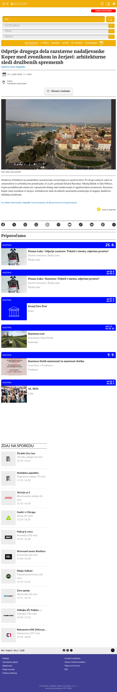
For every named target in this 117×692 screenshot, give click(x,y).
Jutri (65, 43)
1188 (22, 651)
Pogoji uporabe (8, 669)
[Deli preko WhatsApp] (36, 225)
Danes (55, 43)
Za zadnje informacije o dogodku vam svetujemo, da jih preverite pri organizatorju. (39, 202)
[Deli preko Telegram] (114, 225)
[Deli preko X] (14, 225)
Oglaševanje (7, 666)
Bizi (2, 651)
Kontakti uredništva (72, 658)
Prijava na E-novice (72, 666)
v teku (45, 43)
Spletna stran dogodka (13, 67)
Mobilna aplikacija (9, 673)
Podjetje (5, 658)
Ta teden (76, 43)
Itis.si (16, 651)
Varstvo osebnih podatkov (75, 662)
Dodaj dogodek (103, 11)
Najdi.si (9, 651)
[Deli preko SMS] (58, 225)
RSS (66, 669)
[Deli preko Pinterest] (103, 225)
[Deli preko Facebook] (3, 225)
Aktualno (31, 43)
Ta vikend (91, 43)
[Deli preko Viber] (25, 225)
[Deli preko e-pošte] (69, 225)
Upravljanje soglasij (10, 662)
